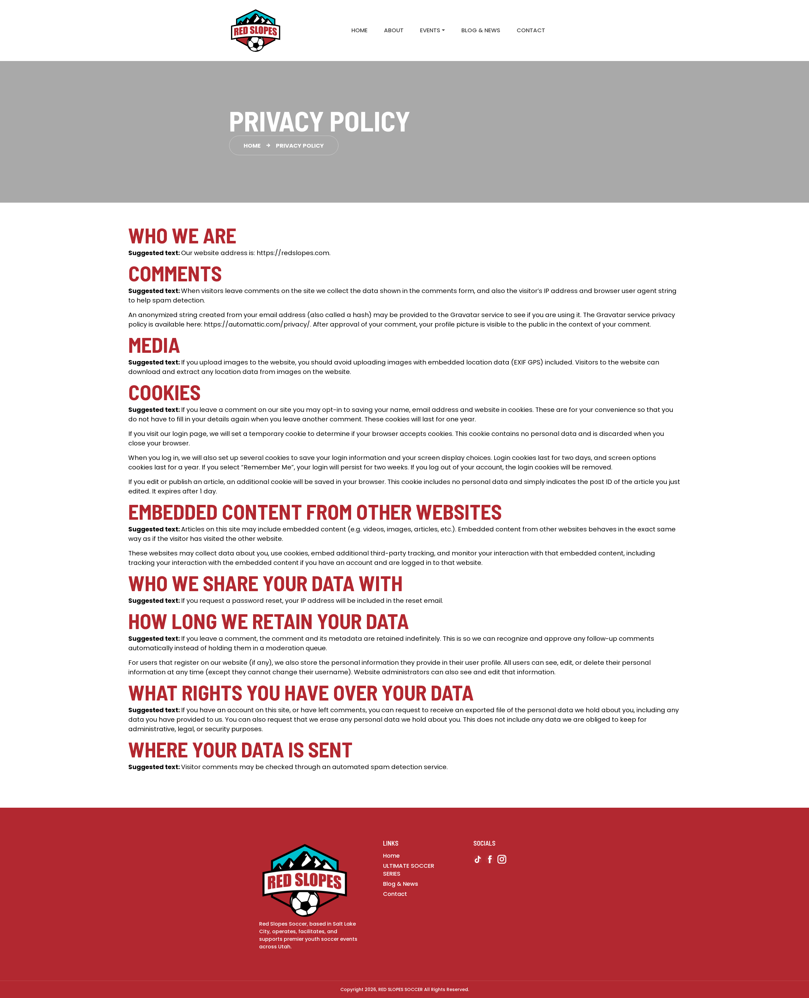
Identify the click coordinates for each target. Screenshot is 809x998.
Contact (531, 30)
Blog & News (480, 30)
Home (359, 30)
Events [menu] (430, 30)
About (394, 30)
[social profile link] (477, 860)
